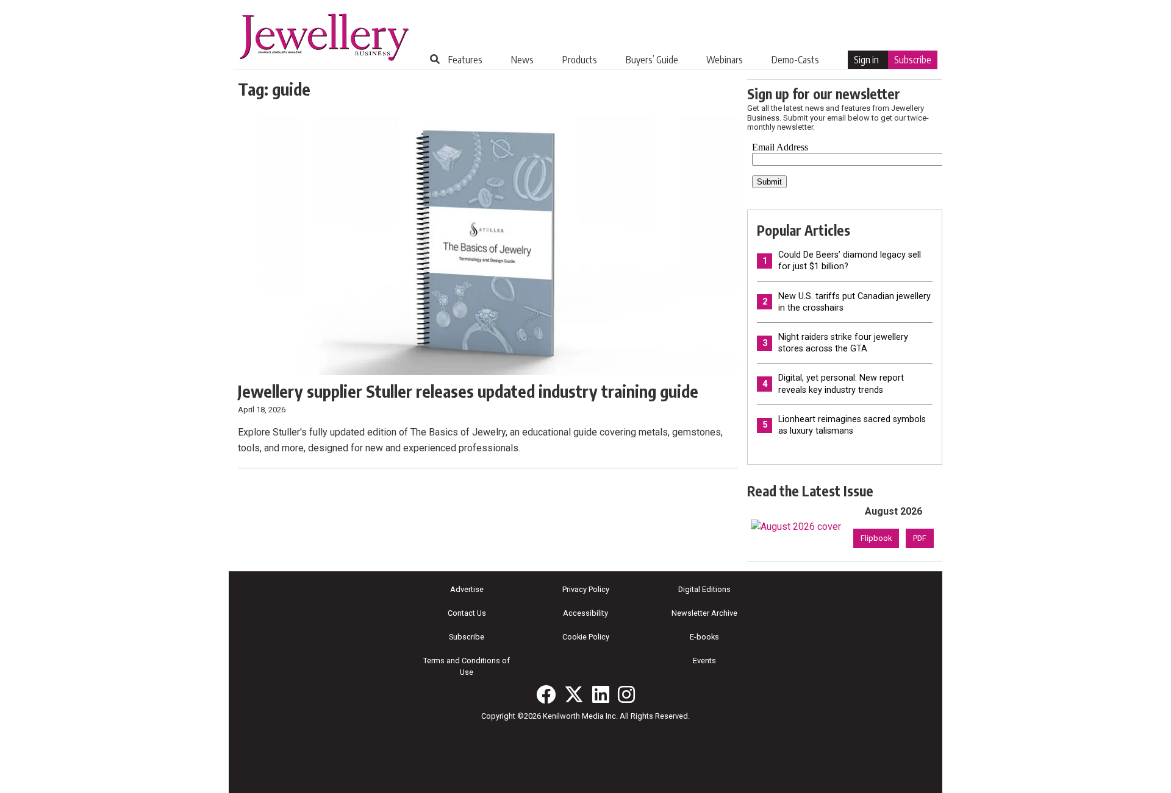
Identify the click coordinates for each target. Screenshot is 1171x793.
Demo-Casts (795, 60)
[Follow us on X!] (574, 694)
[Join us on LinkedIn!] (600, 694)
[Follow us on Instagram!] (626, 694)
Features (465, 60)
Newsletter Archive (704, 613)
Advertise (467, 589)
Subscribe (912, 60)
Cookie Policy (585, 636)
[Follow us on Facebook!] (546, 694)
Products (579, 60)
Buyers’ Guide (652, 60)
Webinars (724, 60)
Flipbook (876, 538)
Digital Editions (704, 589)
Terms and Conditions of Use (466, 666)
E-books (704, 636)
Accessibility (585, 613)
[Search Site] (434, 59)
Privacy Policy (585, 589)
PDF (919, 538)
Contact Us (467, 613)
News (522, 60)
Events (704, 660)
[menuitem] (465, 59)
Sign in (866, 60)
